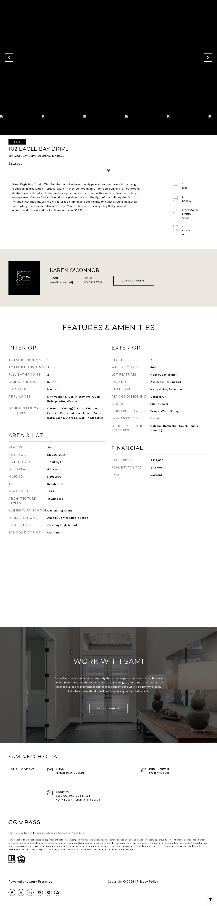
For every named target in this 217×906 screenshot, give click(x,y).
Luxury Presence (39, 881)
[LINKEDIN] (30, 892)
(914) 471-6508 (159, 772)
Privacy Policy (147, 881)
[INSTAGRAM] (21, 892)
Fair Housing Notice (20, 832)
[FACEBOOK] (11, 892)
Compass (86, 839)
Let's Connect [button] (108, 708)
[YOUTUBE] (39, 892)
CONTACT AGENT (133, 280)
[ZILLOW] (57, 892)
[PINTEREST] (48, 892)
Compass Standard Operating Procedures (60, 832)
